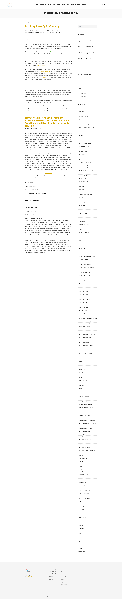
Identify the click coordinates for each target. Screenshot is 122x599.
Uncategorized (82, 514)
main (80, 366)
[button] (29, 578)
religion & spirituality (83, 436)
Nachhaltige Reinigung (53, 573)
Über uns (49, 4)
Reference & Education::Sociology (86, 431)
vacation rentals (82, 517)
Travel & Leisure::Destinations (85, 496)
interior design (82, 313)
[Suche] (95, 26)
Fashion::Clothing (82, 202)
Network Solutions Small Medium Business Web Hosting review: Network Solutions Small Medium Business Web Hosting (47, 122)
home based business (83, 307)
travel (80, 487)
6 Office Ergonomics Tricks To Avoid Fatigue (87, 58)
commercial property (83, 165)
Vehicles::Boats (82, 520)
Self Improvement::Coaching (85, 439)
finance (80, 208)
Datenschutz (63, 579)
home (80, 283)
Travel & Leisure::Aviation (84, 490)
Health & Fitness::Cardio (84, 261)
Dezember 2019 (82, 93)
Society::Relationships (83, 474)
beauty (80, 132)
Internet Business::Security (31, 128)
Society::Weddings (83, 482)
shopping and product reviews (85, 461)
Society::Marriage (82, 471)
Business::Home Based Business (42, 30)
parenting (81, 388)
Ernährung (51, 579)
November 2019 (82, 96)
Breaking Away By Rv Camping (42, 26)
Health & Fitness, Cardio (84, 251)
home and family (82, 304)
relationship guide (83, 434)
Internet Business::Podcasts (85, 337)
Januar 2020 (81, 91)
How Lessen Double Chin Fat (84, 65)
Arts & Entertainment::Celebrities (86, 122)
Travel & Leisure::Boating (84, 493)
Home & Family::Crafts (83, 286)
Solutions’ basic (48, 173)
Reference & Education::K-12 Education (87, 426)
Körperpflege (51, 574)
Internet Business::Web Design (56, 37)
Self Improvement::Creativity (85, 442)
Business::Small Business (30, 32)
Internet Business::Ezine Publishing (86, 331)
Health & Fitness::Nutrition (84, 275)
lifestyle (80, 361)
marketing (81, 372)
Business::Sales (62, 30)
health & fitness (82, 248)
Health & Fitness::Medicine (84, 272)
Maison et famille (82, 369)
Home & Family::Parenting (84, 299)
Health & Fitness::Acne (83, 253)
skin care (81, 463)
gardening (81, 237)
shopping (81, 455)
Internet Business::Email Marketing (52, 34)
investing (81, 350)
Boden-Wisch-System (53, 577)
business (27, 28)
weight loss (81, 528)
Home (37, 4)
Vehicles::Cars (82, 522)
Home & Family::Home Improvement (86, 296)
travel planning (82, 509)
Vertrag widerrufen (65, 586)
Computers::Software (83, 178)
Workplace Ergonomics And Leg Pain (85, 46)
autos (80, 130)
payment (45, 77)
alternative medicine (83, 116)
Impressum (63, 581)
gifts (80, 240)
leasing (80, 358)
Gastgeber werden (65, 4)
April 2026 (81, 88)
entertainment (82, 200)
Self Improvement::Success (84, 447)
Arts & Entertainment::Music (85, 124)
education (81, 197)
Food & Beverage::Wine (84, 227)
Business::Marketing (54, 30)
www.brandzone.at (54, 596)
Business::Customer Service (55, 28)
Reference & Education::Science (85, 428)
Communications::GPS (83, 167)
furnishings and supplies (84, 232)
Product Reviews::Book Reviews (85, 399)
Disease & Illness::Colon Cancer (85, 194)
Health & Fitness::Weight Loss (85, 278)
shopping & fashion (83, 458)
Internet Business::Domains (85, 323)
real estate (81, 412)
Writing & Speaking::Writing (85, 530)
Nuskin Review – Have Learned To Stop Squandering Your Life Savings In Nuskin (86, 53)
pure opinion (81, 409)
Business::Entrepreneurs (30, 30)
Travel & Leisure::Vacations (84, 504)
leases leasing (82, 356)
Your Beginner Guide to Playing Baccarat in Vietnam (87, 40)
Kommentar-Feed (81, 551)
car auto (80, 159)
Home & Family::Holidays (84, 294)
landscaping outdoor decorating (86, 353)
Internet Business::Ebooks (39, 34)
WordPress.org (81, 553)
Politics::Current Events (84, 396)
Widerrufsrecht (64, 584)
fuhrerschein (81, 229)
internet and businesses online (85, 315)
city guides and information (85, 162)
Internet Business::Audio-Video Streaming (45, 32)
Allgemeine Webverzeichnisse (85, 114)
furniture (81, 235)
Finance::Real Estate (83, 218)
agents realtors (82, 111)
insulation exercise (41, 65)
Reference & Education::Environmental (87, 420)
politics (80, 393)
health (80, 245)
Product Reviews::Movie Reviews (86, 404)
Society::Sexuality (82, 479)
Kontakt (84, 4)
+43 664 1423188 (29, 576)
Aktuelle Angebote (52, 571)
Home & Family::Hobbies (84, 291)
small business (82, 466)
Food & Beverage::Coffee (84, 224)
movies (80, 377)
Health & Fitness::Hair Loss (84, 270)
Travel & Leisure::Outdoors (84, 498)
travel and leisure (82, 506)
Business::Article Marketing (35, 28)
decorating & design (83, 183)
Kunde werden (64, 576)
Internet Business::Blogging (61, 32)
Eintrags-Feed (80, 548)
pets (80, 391)
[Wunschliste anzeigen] (107, 5)
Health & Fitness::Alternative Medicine (87, 256)
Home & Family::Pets (83, 302)
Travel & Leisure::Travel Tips (85, 501)
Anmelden (80, 545)
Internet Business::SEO (30, 37)
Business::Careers (45, 28)
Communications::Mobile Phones (86, 170)
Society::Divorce (82, 469)
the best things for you (84, 485)
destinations (81, 189)
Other (80, 383)
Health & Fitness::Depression (85, 264)
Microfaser (51, 576)
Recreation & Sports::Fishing (85, 417)
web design (81, 525)
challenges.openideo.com (45, 71)
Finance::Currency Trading (84, 210)
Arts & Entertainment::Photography (86, 127)
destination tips (82, 186)
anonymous (81, 119)
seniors (80, 452)
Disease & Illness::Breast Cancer (86, 192)
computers (81, 173)
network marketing (83, 380)
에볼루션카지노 (82, 533)
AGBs (62, 582)
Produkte (42, 4)
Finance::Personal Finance (84, 216)
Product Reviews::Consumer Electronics (87, 401)
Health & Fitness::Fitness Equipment (86, 267)
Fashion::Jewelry (82, 205)
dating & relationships (83, 181)
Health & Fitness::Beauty (84, 259)
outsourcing (81, 385)
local (80, 364)
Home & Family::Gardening (84, 288)
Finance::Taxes (82, 221)
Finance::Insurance (83, 213)
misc (80, 374)
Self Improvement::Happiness (85, 444)
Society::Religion (82, 477)
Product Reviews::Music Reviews (86, 407)
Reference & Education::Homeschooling (87, 423)
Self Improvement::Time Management (87, 450)
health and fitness (83, 280)
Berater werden (56, 4)
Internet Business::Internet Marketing (87, 334)
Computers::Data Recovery (84, 175)
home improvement (83, 310)
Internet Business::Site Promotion (42, 37)
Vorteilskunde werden (75, 4)
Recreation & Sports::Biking (84, 415)
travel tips (81, 512)
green (80, 243)
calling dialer (53, 177)
